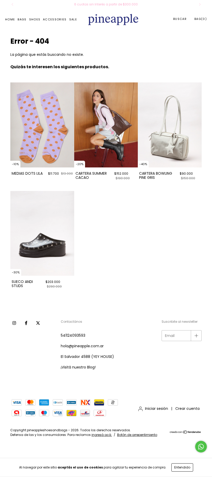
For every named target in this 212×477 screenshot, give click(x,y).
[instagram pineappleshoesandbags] (14, 323)
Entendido (182, 467)
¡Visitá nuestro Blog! (78, 367)
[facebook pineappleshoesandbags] (26, 323)
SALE (73, 19)
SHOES (35, 19)
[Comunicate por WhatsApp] (201, 446)
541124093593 (73, 335)
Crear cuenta (187, 408)
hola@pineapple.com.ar (82, 346)
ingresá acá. (102, 435)
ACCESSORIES (55, 19)
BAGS (22, 19)
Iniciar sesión (156, 408)
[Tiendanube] (185, 432)
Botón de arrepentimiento (137, 435)
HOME (10, 19)
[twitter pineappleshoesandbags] (38, 323)
